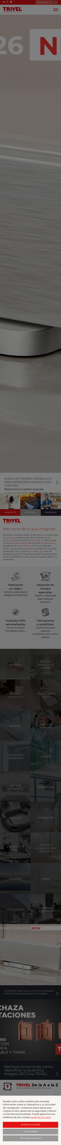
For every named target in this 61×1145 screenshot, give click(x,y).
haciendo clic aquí (40, 1117)
